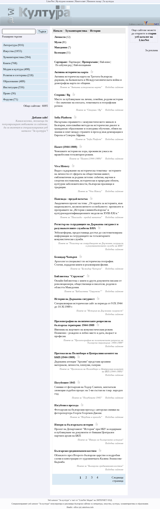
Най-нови (105, 62)
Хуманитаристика (13, 57)
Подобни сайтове (114, 87)
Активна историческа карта (71, 72)
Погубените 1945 (64, 382)
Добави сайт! (40, 117)
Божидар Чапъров (65, 256)
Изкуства (8, 51)
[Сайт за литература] (151, 24)
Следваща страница (117, 479)
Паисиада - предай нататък (71, 198)
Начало (57, 30)
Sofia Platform (63, 117)
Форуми (8, 99)
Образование (10, 81)
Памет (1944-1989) (65, 146)
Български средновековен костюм (75, 450)
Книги (6, 63)
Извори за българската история (73, 424)
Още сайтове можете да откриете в (143, 35)
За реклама (151, 50)
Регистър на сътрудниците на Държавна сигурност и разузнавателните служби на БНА (96, 244)
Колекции (60, 52)
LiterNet (50, 1)
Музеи (57, 42)
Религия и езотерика (15, 75)
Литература (10, 45)
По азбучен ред (63, 65)
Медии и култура (13, 69)
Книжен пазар (94, 1)
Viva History (62, 166)
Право (6, 93)
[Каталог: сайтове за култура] (36, 24)
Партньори (74, 62)
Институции (10, 87)
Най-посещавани (82, 65)
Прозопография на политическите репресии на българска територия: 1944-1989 (99, 341)
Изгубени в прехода (66, 405)
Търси (42, 31)
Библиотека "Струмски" (69, 276)
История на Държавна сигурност (74, 298)
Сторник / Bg (62, 94)
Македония (60, 47)
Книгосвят (80, 1)
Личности (60, 37)
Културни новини (65, 1)
